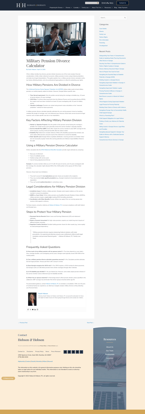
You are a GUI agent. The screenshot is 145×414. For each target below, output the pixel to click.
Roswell (50, 361)
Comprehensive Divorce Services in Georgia (111, 140)
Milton (45, 361)
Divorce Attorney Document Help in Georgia (111, 69)
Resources (108, 7)
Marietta (39, 361)
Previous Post (22, 322)
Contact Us (21, 351)
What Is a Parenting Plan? (106, 115)
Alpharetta (21, 361)
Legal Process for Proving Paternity (109, 104)
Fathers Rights (103, 37)
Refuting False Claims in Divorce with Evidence (112, 107)
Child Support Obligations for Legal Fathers (111, 118)
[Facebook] (28, 310)
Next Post (90, 322)
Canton (28, 361)
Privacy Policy (43, 345)
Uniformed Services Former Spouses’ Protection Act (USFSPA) (46, 89)
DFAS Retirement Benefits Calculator (51, 150)
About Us (109, 347)
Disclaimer (30, 351)
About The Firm (96, 7)
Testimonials (109, 354)
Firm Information (104, 40)
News (47, 351)
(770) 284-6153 (107, 3)
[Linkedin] (35, 310)
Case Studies (103, 28)
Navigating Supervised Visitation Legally (110, 88)
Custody (76, 7)
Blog (115, 7)
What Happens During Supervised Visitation (111, 101)
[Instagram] (37, 310)
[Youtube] (32, 310)
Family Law (85, 7)
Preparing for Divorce (56, 7)
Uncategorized (103, 45)
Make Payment (122, 7)
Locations (109, 358)
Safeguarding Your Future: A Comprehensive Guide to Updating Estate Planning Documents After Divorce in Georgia (112, 58)
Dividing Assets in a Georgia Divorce (109, 80)
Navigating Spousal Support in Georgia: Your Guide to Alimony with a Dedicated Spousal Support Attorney (111, 134)
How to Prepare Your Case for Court (109, 72)
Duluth (33, 361)
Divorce (68, 7)
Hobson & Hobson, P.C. (55, 205)
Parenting (102, 43)
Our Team (109, 351)
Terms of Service (51, 345)
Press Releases (56, 351)
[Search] (98, 3)
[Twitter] (30, 310)
